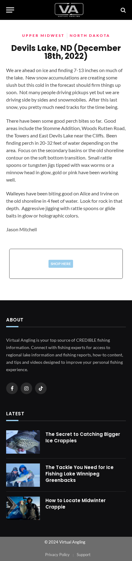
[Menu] (10, 10)
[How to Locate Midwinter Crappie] (23, 508)
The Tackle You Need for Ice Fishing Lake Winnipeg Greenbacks (79, 474)
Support (84, 554)
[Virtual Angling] (69, 10)
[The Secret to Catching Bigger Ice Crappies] (23, 442)
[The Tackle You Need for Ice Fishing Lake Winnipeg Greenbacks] (23, 475)
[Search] (122, 10)
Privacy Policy (57, 554)
